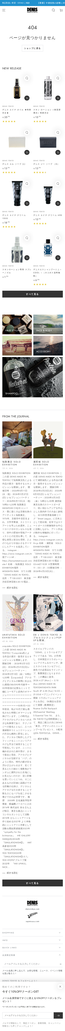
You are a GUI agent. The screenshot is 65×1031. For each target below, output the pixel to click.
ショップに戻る (32, 48)
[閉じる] (60, 986)
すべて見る (32, 294)
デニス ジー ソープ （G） (46, 164)
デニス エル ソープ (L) (14, 164)
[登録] (61, 964)
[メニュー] (4, 10)
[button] (53, 10)
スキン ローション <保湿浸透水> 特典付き (47, 111)
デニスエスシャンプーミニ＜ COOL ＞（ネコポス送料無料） (47, 272)
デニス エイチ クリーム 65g (47, 215)
